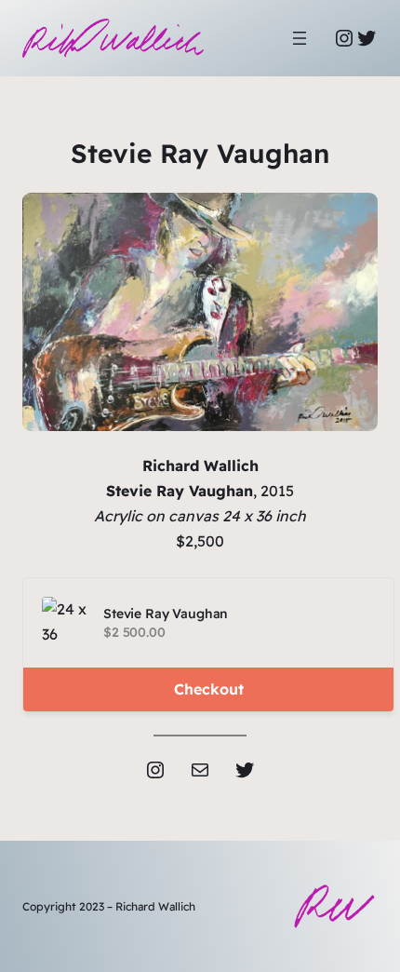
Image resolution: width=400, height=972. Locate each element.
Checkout (209, 689)
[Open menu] (299, 38)
